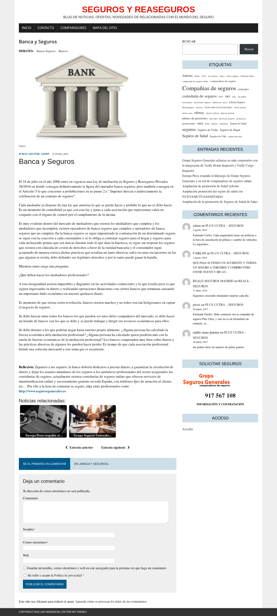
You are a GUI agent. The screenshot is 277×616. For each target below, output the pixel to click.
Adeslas (187, 75)
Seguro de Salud (238, 123)
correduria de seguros (199, 95)
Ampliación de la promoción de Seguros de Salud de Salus (220, 201)
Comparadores (73, 28)
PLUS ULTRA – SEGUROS (224, 225)
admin (45, 154)
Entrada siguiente (113, 447)
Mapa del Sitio (105, 28)
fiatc (234, 96)
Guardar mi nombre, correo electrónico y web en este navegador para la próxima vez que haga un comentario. (97, 568)
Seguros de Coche (208, 130)
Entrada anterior (81, 447)
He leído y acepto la (56, 575)
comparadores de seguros (223, 81)
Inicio (26, 28)
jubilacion (217, 102)
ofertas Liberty (212, 113)
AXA (203, 76)
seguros (189, 129)
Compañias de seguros (209, 88)
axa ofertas (213, 76)
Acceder (187, 429)
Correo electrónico (35, 542)
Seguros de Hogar (230, 130)
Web (26, 555)
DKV (228, 96)
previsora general (227, 118)
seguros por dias (235, 136)
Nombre (28, 529)
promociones (188, 123)
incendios (242, 96)
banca (222, 76)
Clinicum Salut (246, 76)
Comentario (30, 498)
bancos (63, 51)
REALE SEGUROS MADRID (213, 281)
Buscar (249, 49)
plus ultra (213, 118)
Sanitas (214, 123)
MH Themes (79, 612)
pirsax (197, 304)
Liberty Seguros (237, 102)
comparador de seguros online (195, 81)
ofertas (199, 112)
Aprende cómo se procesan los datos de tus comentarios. (111, 601)
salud (200, 123)
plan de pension (227, 113)
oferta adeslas (240, 107)
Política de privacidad (68, 575)
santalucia (223, 123)
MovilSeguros (188, 107)
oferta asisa (187, 113)
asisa (197, 76)
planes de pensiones (195, 118)
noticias (199, 107)
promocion (241, 118)
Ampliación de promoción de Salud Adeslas (210, 186)
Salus (207, 123)
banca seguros (46, 51)
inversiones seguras (202, 102)
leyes (225, 102)
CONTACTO (46, 28)
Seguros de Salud (195, 135)
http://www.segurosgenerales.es (42, 391)
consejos (243, 89)
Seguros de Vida (218, 136)
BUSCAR (189, 41)
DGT (221, 96)
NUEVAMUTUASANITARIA (218, 107)
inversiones (187, 102)
